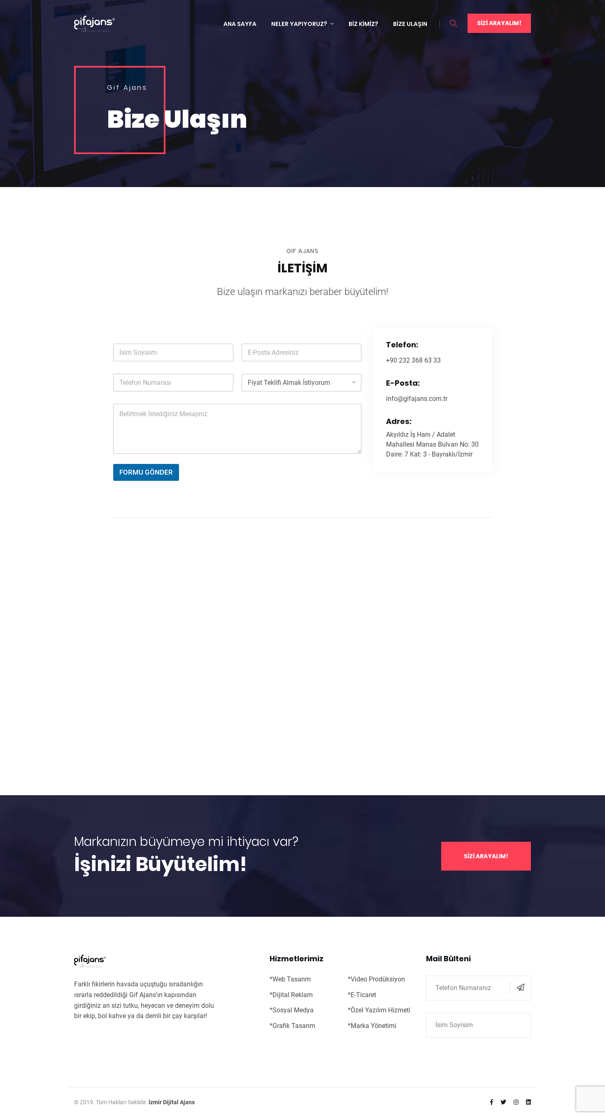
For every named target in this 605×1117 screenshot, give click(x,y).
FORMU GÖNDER (146, 472)
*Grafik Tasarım (292, 1026)
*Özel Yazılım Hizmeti (379, 1010)
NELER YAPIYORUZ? (299, 24)
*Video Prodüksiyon (376, 979)
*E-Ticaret (362, 995)
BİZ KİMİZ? (363, 24)
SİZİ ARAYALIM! (499, 23)
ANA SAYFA (239, 24)
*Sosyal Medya (292, 1010)
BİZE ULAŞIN (410, 24)
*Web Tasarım (290, 979)
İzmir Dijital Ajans (172, 1102)
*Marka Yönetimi (372, 1026)
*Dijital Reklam (291, 995)
